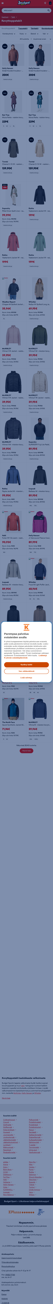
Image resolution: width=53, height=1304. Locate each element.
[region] (26, 652)
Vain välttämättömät (26, 671)
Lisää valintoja (26, 678)
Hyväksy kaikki (26, 665)
